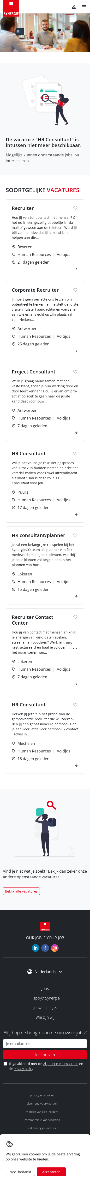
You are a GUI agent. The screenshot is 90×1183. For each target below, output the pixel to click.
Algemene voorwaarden (60, 1063)
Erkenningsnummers (42, 1128)
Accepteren (51, 1172)
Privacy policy (23, 1068)
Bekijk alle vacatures (21, 891)
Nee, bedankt (20, 1172)
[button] (82, 6)
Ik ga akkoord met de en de (46, 1066)
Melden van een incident (42, 1112)
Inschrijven (45, 1054)
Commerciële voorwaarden (42, 1120)
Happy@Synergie (45, 998)
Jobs (45, 988)
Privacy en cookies (42, 1095)
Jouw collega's (45, 1007)
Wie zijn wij (45, 1017)
